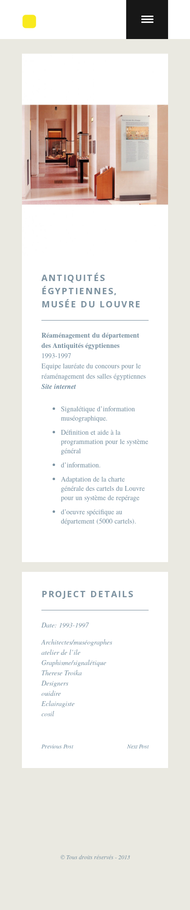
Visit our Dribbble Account (66, 816)
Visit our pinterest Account (163, 816)
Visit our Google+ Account (124, 816)
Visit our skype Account (85, 816)
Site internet (58, 386)
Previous (45, 154)
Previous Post (57, 746)
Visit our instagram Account (95, 832)
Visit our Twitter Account (27, 816)
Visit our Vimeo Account (105, 816)
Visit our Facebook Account (46, 816)
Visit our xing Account (144, 816)
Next (144, 154)
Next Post (138, 746)
